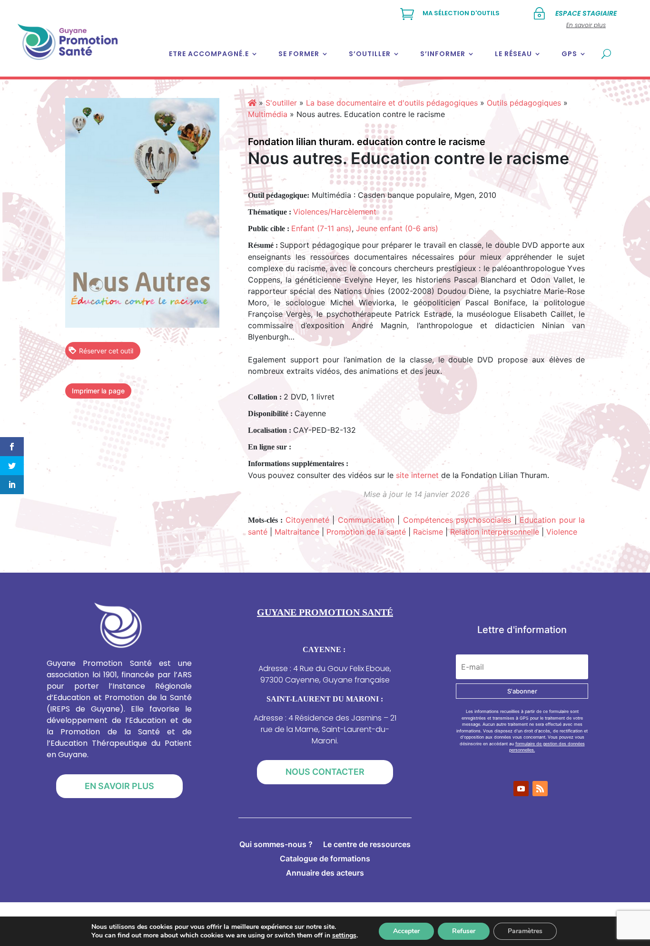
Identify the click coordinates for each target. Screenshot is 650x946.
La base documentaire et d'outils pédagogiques (392, 102)
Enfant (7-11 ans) (321, 228)
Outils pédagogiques (524, 102)
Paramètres (525, 931)
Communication (366, 520)
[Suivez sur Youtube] (521, 788)
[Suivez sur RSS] (540, 788)
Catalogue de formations (325, 859)
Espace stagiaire (586, 13)
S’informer (442, 54)
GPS (569, 54)
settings (344, 935)
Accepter (406, 931)
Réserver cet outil (106, 351)
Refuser (463, 931)
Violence (561, 531)
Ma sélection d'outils (461, 13)
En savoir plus (119, 786)
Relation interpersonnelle (494, 531)
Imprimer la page (98, 391)
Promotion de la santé (366, 531)
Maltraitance (297, 531)
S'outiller (281, 102)
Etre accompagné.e (209, 54)
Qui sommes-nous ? (276, 845)
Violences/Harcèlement (334, 211)
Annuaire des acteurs (325, 873)
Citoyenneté (307, 520)
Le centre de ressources (367, 845)
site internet (417, 475)
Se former (298, 54)
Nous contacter (325, 772)
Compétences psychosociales (457, 520)
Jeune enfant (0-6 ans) (397, 228)
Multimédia (267, 114)
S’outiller (370, 54)
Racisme (428, 531)
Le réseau (513, 54)
